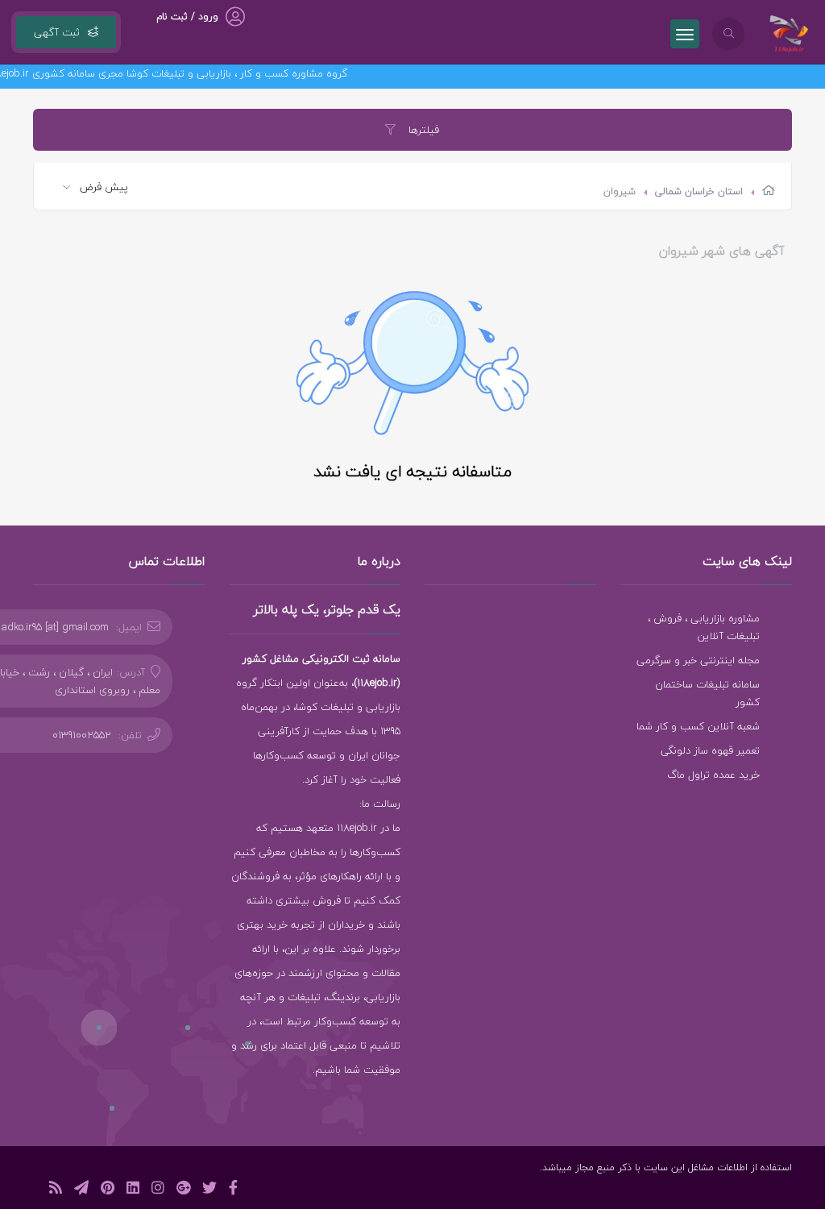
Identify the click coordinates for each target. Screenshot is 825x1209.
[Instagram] (157, 1190)
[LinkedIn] (132, 1190)
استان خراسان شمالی (699, 191)
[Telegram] (81, 1190)
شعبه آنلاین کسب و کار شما (698, 726)
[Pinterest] (107, 1190)
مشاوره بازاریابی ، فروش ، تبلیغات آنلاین (704, 627)
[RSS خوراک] (55, 1190)
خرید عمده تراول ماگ (713, 774)
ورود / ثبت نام (187, 16)
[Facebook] (233, 1190)
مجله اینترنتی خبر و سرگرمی (698, 660)
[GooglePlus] (183, 1190)
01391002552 (81, 735)
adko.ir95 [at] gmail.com (55, 627)
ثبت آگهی (57, 32)
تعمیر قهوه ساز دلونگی (710, 750)
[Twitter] (209, 1190)
